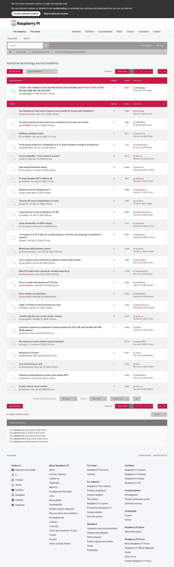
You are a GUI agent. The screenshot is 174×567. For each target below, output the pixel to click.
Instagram (20, 495)
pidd (137, 327)
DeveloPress (27, 148)
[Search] (46, 46)
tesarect (28, 226)
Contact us (54, 478)
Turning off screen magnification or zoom (39, 201)
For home (35, 31)
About (26, 38)
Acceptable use (56, 517)
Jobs (51, 496)
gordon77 (139, 134)
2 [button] (136, 71)
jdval (24, 240)
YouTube (19, 490)
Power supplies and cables (100, 541)
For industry (20, 31)
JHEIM (27, 137)
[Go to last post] (145, 88)
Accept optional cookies (25, 13)
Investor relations (57, 474)
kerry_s (138, 386)
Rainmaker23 (27, 285)
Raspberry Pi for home (97, 470)
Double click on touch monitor (33, 386)
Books (128, 552)
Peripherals (92, 550)
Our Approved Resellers (60, 491)
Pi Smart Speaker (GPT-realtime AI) (35, 178)
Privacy (52, 535)
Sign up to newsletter (25, 470)
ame (137, 353)
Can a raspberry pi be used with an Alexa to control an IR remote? (50, 260)
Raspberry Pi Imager (134, 478)
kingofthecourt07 (142, 212)
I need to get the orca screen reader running (40, 316)
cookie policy (59, 8)
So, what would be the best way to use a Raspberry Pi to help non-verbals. (54, 122)
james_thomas (28, 114)
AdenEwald (26, 356)
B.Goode (139, 111)
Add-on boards (94, 537)
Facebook (20, 505)
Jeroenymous (28, 274)
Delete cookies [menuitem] (145, 455)
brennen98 (26, 297)
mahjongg (26, 94)
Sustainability (55, 504)
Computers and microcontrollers (102, 528)
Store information (133, 531)
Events (128, 519)
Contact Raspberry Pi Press (138, 561)
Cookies (53, 522)
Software (89, 31)
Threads (19, 480)
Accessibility (55, 500)
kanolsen (25, 378)
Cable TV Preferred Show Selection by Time (40, 305)
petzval (138, 167)
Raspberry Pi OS (133, 483)
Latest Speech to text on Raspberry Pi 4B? (39, 212)
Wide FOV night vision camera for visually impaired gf (44, 271)
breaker (25, 215)
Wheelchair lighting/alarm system (35, 249)
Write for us (130, 556)
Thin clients (92, 499)
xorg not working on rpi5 (30, 364)
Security (53, 539)
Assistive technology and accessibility (32, 63)
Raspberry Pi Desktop (135, 474)
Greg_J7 (25, 344)
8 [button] (160, 71)
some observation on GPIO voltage (35, 223)
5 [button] (150, 71)
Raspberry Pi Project (29, 353)
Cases (90, 546)
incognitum (140, 190)
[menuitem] (160, 46)
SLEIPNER (26, 125)
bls (137, 364)
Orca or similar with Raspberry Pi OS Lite (38, 282)
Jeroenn (28, 170)
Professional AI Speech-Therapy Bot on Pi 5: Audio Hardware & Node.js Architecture (59, 145)
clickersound (27, 367)
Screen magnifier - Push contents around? (39, 156)
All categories (131, 495)
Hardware (76, 31)
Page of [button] (122, 71)
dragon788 (140, 342)
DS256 (24, 308)
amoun (138, 316)
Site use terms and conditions (63, 513)
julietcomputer (141, 305)
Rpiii (23, 193)
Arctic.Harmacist (29, 252)
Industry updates (95, 495)
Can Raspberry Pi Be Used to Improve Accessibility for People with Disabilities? (56, 111)
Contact (156, 31)
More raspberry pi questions (32, 294)
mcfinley (25, 181)
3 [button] (141, 71)
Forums (130, 31)
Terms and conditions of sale (63, 530)
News (119, 31)
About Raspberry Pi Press (137, 543)
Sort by (90, 399)
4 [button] (145, 71)
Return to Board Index (19, 414)
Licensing (53, 526)
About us (53, 487)
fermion (25, 333)
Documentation (105, 31)
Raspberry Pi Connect (135, 470)
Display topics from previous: (51, 399)
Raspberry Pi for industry (99, 486)
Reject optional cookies (56, 13)
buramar (25, 389)
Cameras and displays (97, 532)
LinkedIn (19, 500)
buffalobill (140, 282)
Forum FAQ (12, 38)
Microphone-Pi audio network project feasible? (41, 341)
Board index (11, 455)
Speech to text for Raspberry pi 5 (34, 190)
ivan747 (25, 204)
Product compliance (96, 490)
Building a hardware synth (31, 133)
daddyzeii (139, 235)
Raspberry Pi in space (97, 503)
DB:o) (24, 159)
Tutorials (91, 474)
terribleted (140, 375)
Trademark (54, 483)
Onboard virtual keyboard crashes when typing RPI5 (43, 375)
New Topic (16, 71)
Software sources (133, 503)
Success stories (95, 516)
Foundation (143, 31)
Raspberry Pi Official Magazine (139, 548)
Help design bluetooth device (33, 167)
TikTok (18, 485)
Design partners (94, 512)
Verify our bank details (60, 543)
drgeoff (139, 249)
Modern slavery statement (61, 509)
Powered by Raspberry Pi (99, 508)
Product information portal (137, 499)
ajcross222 (26, 263)
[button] (164, 71)
